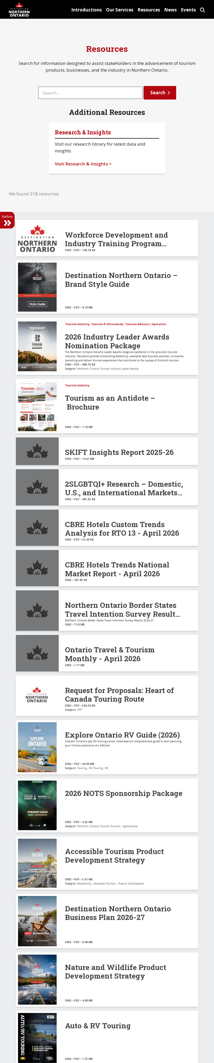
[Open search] (202, 9)
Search (157, 93)
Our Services (119, 10)
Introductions (86, 10)
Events (188, 10)
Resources (149, 10)
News (170, 10)
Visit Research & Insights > (83, 164)
